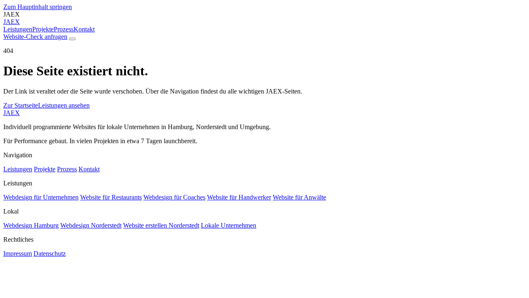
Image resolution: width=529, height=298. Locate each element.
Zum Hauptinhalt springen (37, 6)
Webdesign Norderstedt (91, 225)
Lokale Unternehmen (228, 225)
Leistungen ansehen (64, 105)
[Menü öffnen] (72, 39)
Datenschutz (49, 253)
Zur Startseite (20, 105)
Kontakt (84, 29)
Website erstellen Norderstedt (161, 225)
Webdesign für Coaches (174, 197)
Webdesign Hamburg (31, 225)
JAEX (11, 112)
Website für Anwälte (299, 197)
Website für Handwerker (239, 197)
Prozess (64, 29)
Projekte (43, 29)
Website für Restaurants (111, 197)
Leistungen (17, 29)
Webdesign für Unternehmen (41, 197)
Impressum (17, 253)
